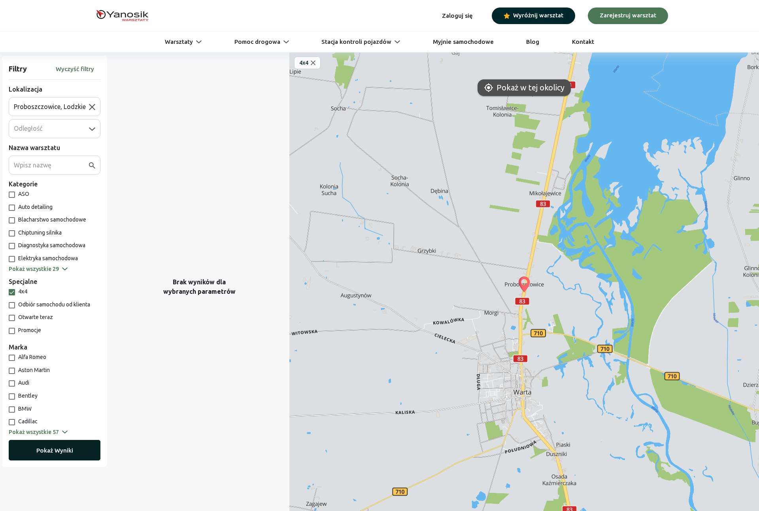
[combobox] (51, 106)
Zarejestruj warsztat (628, 15)
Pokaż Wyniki (54, 450)
